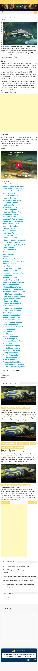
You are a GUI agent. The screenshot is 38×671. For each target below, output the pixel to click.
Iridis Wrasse (7, 266)
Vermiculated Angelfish (12, 362)
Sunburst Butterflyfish (11, 350)
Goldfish (6, 256)
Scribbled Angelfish (10, 336)
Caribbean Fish (8, 443)
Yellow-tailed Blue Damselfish (14, 364)
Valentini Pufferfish (10, 360)
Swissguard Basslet (10, 353)
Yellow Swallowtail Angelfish (14, 367)
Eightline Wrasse (9, 235)
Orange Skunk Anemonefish (13, 289)
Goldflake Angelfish (10, 259)
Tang (33, 502)
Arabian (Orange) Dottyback (13, 186)
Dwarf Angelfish (9, 233)
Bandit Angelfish (9, 193)
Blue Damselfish (9, 205)
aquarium (8, 46)
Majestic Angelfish (10, 278)
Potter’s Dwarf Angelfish (12, 310)
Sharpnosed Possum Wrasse (13, 341)
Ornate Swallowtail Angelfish (14, 292)
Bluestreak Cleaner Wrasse (13, 212)
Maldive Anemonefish (11, 280)
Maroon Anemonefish (11, 285)
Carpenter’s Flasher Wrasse (13, 219)
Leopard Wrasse (9, 275)
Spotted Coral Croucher (12, 348)
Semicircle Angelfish (10, 339)
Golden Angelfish (9, 252)
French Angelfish (9, 249)
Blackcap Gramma (9, 198)
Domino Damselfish (10, 231)
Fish (3, 408)
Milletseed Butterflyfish (12, 287)
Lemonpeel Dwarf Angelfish (13, 273)
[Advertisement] (19, 113)
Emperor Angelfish (10, 238)
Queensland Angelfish (11, 315)
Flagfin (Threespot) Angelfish (14, 245)
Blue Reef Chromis (10, 207)
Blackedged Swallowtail (12, 200)
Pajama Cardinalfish (10, 301)
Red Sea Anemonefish (11, 324)
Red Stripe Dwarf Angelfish (13, 327)
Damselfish (23, 443)
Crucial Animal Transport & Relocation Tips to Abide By (19, 576)
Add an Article (22, 2)
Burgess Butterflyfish (11, 214)
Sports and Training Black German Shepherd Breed (18, 580)
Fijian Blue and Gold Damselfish (15, 240)
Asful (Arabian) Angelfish (12, 188)
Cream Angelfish (9, 228)
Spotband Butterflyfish (11, 346)
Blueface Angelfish (10, 210)
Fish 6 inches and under (18, 408)
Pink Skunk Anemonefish (12, 308)
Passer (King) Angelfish (12, 303)
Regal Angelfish (9, 329)
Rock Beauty (7, 331)
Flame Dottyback (9, 247)
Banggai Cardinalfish (10, 195)
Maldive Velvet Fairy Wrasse (13, 282)
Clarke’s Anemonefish (11, 224)
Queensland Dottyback (11, 317)
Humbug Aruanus (9, 263)
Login (12, 2)
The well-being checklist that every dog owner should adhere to (19, 571)
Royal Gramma (8, 334)
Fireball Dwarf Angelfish (12, 242)
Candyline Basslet (9, 217)
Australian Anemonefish (12, 191)
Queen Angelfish (9, 313)
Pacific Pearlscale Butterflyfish (14, 296)
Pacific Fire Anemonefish (12, 294)
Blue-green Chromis (10, 202)
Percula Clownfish (9, 306)
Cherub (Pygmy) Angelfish (13, 221)
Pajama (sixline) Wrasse (12, 299)
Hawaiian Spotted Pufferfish (13, 261)
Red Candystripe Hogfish (12, 322)
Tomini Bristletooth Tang (12, 357)
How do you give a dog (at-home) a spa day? (16, 566)
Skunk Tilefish (8, 343)
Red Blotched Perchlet (11, 320)
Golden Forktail (8, 254)
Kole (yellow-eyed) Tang (12, 268)
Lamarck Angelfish (10, 271)
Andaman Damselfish (11, 184)
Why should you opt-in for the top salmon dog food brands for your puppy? (18, 585)
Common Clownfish (10, 226)
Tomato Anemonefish (11, 355)
